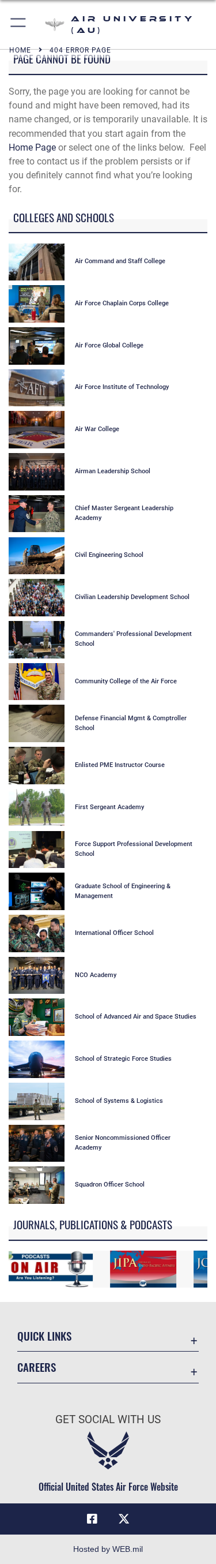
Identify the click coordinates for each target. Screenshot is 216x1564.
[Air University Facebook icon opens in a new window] (92, 1519)
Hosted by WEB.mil (108, 1549)
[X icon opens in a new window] (123, 1519)
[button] (18, 24)
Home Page (32, 147)
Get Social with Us (108, 1419)
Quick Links (44, 1335)
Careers (36, 1367)
